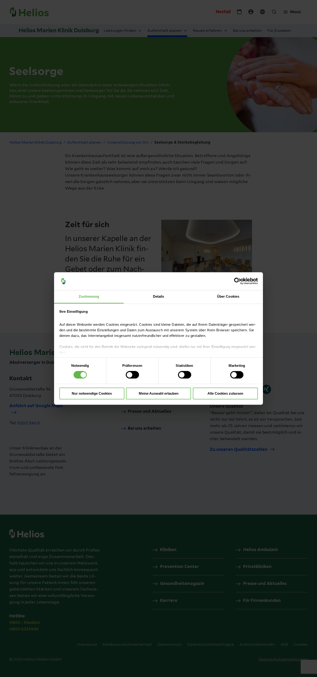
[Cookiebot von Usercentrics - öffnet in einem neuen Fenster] (237, 281)
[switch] (132, 375)
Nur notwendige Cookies (92, 393)
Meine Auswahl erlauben (158, 393)
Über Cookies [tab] (228, 296)
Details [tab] (158, 296)
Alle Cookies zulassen (225, 393)
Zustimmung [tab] (89, 296)
